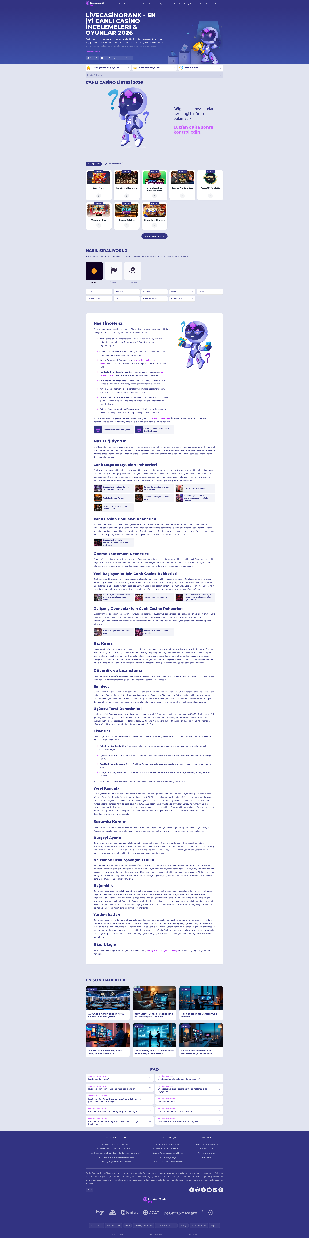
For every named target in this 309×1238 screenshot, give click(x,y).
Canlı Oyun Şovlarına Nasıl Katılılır (115, 1161)
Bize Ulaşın (206, 1157)
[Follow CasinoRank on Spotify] (215, 1189)
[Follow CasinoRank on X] (203, 1189)
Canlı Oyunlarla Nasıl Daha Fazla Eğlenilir (115, 1148)
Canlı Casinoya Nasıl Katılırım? (115, 1144)
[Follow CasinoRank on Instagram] (197, 1189)
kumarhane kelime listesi (167, 1144)
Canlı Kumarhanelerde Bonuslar (167, 1148)
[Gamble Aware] (184, 1212)
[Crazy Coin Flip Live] (154, 216)
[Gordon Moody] (151, 1212)
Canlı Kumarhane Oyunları (155, 4)
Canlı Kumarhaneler (127, 4)
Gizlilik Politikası (155, 1234)
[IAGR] (100, 1212)
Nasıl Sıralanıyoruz (206, 1153)
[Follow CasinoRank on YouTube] (209, 1189)
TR (88, 1190)
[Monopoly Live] (99, 216)
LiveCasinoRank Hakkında (206, 1144)
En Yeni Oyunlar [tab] (114, 164)
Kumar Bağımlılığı (168, 1157)
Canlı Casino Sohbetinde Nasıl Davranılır (116, 1157)
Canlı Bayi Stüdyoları (183, 4)
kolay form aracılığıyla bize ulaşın (163, 950)
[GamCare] (129, 1212)
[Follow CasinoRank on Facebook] (191, 1189)
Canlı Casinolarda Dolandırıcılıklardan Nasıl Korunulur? (116, 1153)
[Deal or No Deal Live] (182, 185)
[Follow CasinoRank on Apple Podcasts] (220, 1189)
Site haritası (193, 1234)
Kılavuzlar (204, 4)
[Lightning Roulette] (126, 185)
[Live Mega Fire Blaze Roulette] (154, 185)
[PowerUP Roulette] (210, 185)
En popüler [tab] (95, 164)
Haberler (219, 4)
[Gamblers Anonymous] (112, 1212)
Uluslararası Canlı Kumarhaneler (168, 1161)
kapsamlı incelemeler (160, 418)
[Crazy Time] (99, 185)
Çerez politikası (117, 1234)
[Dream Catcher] (126, 216)
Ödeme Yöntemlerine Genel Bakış (167, 1153)
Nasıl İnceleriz (206, 1148)
